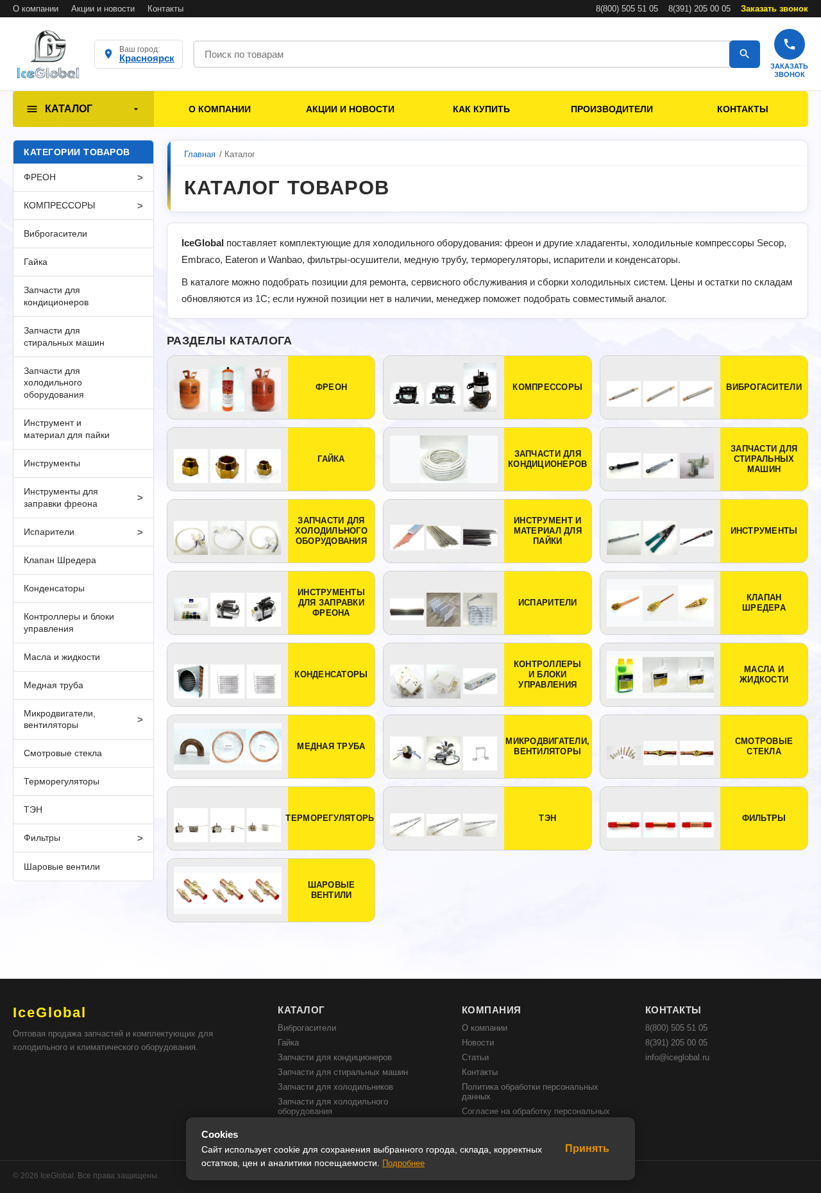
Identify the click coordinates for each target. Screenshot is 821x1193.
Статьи (475, 1057)
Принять (587, 1148)
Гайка (288, 1042)
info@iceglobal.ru (677, 1057)
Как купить (481, 109)
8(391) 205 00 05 (699, 8)
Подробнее (403, 1163)
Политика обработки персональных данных (530, 1091)
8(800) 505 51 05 (627, 8)
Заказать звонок (774, 8)
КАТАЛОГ (68, 108)
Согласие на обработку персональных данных (536, 1116)
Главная (200, 154)
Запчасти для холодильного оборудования (333, 1106)
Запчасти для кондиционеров (335, 1057)
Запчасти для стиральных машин (343, 1072)
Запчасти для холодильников (335, 1087)
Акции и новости (103, 8)
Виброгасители (307, 1028)
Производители (612, 109)
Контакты (165, 8)
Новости (478, 1042)
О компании (35, 8)
